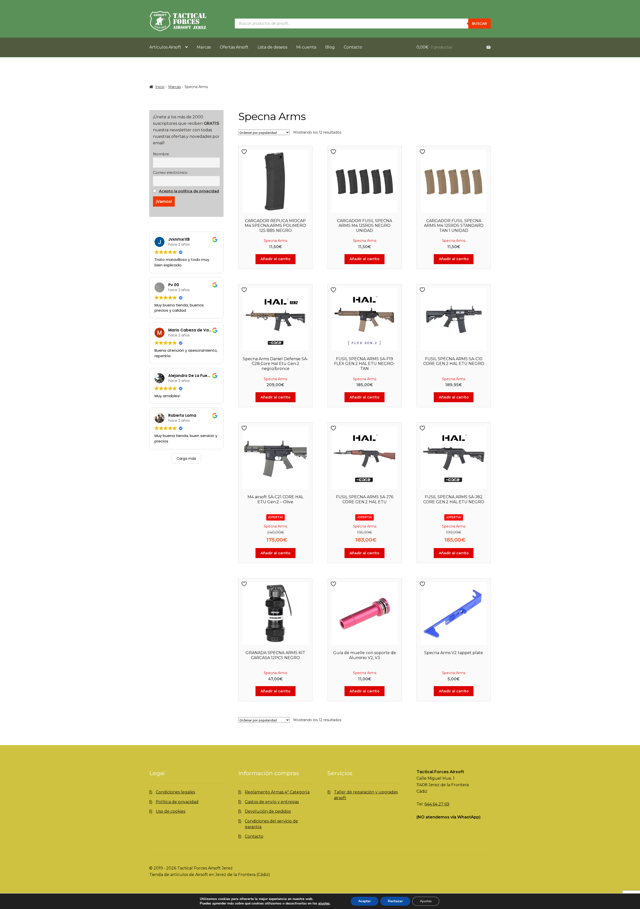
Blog (330, 47)
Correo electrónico (170, 172)
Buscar (479, 23)
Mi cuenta (306, 47)
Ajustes (426, 901)
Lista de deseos (272, 47)
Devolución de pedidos (268, 811)
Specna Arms (275, 240)
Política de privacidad (177, 801)
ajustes (324, 903)
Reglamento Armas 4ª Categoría (277, 792)
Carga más (186, 458)
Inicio (159, 87)
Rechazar (395, 901)
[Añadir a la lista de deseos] (244, 152)
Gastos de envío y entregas (272, 801)
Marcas (204, 47)
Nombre (161, 154)
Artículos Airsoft (165, 47)
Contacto (353, 47)
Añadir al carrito (275, 259)
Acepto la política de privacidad (189, 191)
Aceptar (364, 901)
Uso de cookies (170, 811)
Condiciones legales (175, 792)
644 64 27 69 (436, 804)
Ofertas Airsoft (234, 47)
